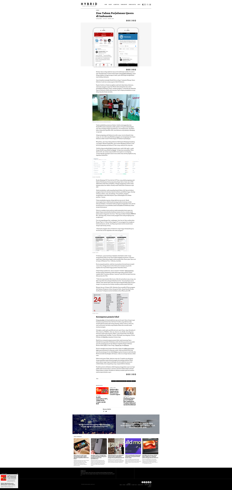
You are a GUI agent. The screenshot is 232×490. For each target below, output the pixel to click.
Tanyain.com (118, 345)
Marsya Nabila (99, 18)
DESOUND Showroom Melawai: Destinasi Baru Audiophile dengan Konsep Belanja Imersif (116, 456)
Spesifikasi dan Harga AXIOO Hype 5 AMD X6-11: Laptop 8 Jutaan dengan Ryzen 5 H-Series (150, 456)
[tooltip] (127, 20)
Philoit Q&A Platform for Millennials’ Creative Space (115, 392)
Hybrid (97, 10)
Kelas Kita (105, 337)
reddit (133, 381)
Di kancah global (100, 320)
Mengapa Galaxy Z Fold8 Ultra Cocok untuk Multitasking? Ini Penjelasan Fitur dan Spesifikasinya (98, 457)
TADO (105, 345)
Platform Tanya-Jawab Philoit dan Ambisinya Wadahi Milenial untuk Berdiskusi (129, 401)
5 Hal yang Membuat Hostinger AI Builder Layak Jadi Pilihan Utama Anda (133, 456)
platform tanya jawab (121, 381)
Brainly (114, 150)
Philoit (116, 352)
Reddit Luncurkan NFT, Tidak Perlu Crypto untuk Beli (102, 400)
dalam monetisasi (129, 270)
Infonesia (126, 345)
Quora (129, 381)
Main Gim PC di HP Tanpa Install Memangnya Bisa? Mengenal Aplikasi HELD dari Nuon (81, 457)
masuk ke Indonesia (127, 73)
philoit (113, 381)
